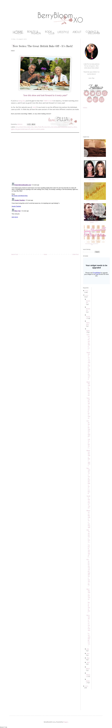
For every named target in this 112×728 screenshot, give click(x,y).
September (88, 323)
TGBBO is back (48, 101)
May (88, 658)
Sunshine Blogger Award (92, 200)
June (88, 653)
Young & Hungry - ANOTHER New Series (88, 408)
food (39, 127)
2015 (86, 290)
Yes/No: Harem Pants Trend (88, 502)
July (88, 649)
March (88, 668)
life (43, 127)
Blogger (65, 722)
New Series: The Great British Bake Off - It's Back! (88, 481)
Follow (85, 107)
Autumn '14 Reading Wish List (88, 342)
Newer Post (14, 254)
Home (45, 254)
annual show (23, 127)
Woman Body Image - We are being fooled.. (92, 179)
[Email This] (28, 124)
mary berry (47, 127)
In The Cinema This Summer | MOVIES (91, 222)
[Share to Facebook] (33, 124)
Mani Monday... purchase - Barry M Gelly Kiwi (88, 600)
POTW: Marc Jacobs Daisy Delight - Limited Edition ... (88, 434)
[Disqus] (45, 158)
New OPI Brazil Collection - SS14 (92, 244)
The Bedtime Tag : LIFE (92, 157)
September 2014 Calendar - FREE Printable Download (88, 366)
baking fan (21, 101)
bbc (32, 127)
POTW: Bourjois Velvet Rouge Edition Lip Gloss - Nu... (88, 573)
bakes (29, 127)
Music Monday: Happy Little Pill (88, 388)
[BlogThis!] (29, 124)
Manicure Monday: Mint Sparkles (88, 458)
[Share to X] (31, 124)
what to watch (35, 129)
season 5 (70, 127)
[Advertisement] (45, 240)
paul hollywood (62, 127)
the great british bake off (22, 129)
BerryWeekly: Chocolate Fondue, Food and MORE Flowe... (88, 630)
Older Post (76, 254)
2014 (16, 127)
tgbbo (13, 129)
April (88, 662)
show (75, 127)
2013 (86, 686)
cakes (34, 107)
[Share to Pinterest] (34, 124)
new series (54, 127)
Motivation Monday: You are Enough (88, 519)
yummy (42, 129)
